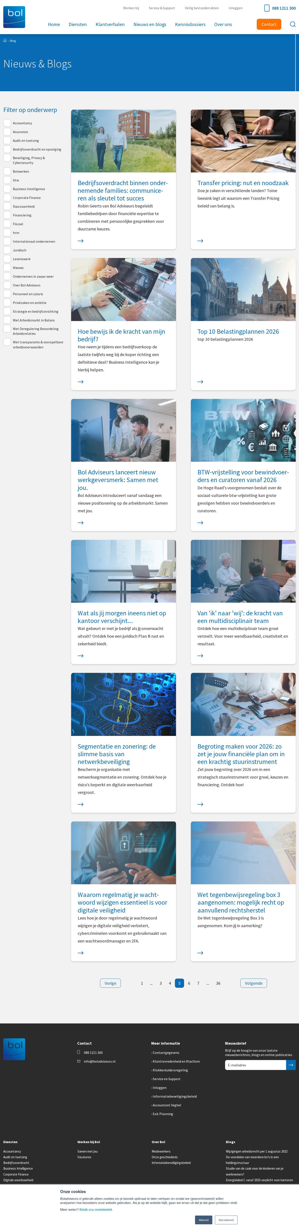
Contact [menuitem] (269, 24)
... (151, 983)
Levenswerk (21, 259)
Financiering (22, 215)
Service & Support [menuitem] (162, 8)
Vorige (110, 983)
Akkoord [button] (204, 1220)
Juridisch (19, 250)
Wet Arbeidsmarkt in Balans (34, 320)
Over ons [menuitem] (223, 24)
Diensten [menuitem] (78, 24)
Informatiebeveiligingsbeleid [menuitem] (175, 1096)
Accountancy (22, 123)
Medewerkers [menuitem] (161, 1151)
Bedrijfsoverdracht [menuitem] (16, 1163)
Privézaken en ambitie (29, 302)
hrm (16, 232)
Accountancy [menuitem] (12, 1151)
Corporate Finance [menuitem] (16, 1174)
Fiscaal (18, 224)
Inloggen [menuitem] (236, 8)
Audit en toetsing (26, 140)
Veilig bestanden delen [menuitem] (202, 8)
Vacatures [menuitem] (84, 1157)
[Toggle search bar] (293, 24)
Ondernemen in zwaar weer (33, 276)
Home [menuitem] (54, 24)
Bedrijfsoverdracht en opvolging (37, 149)
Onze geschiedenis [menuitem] (165, 1157)
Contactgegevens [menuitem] (166, 1052)
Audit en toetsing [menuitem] (15, 1157)
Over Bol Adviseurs (26, 285)
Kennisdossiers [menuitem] (190, 24)
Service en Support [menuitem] (167, 1079)
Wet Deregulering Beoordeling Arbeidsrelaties (36, 331)
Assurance (20, 132)
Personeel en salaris (28, 294)
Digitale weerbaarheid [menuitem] (18, 1180)
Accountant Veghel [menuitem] (167, 1105)
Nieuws (18, 267)
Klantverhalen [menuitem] (110, 24)
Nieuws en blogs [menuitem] (150, 24)
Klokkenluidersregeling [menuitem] (170, 1070)
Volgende (253, 983)
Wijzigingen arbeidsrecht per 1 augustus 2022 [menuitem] (256, 1151)
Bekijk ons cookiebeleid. (96, 1209)
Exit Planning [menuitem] (163, 1114)
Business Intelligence (29, 189)
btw (16, 180)
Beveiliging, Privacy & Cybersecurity (29, 160)
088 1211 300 (284, 8)
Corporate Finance (27, 197)
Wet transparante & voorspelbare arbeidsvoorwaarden (38, 344)
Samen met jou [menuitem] (87, 1151)
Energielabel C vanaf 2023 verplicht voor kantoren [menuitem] (259, 1180)
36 (218, 983)
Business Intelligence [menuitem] (18, 1168)
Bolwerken (21, 171)
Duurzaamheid (24, 206)
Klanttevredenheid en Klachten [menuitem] (176, 1061)
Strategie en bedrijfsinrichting (35, 311)
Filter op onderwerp (30, 109)
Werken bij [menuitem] (131, 8)
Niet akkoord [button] (226, 1220)
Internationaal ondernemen (34, 241)
